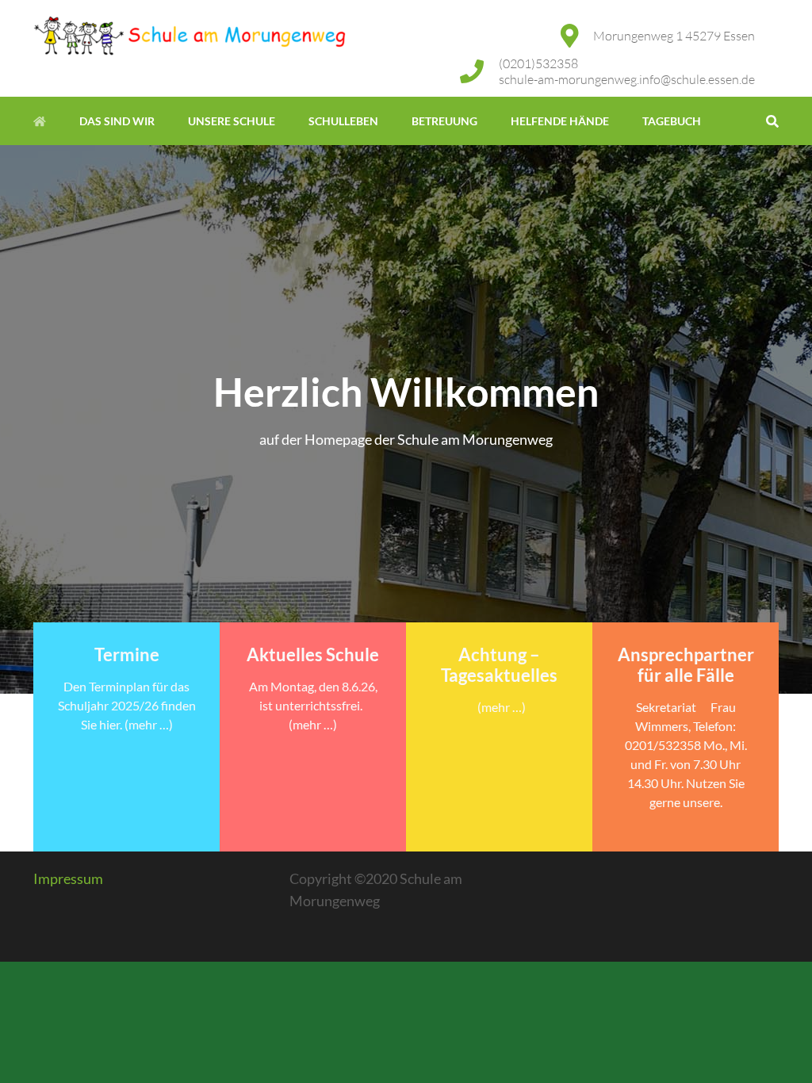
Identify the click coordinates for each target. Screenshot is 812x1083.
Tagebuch (671, 121)
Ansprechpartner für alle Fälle (686, 665)
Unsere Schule (231, 121)
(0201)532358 (538, 63)
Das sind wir (117, 121)
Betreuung (444, 121)
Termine (126, 654)
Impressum (68, 878)
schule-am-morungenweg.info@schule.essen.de (627, 79)
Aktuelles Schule (313, 654)
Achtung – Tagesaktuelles (499, 665)
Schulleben (343, 121)
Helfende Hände (560, 121)
